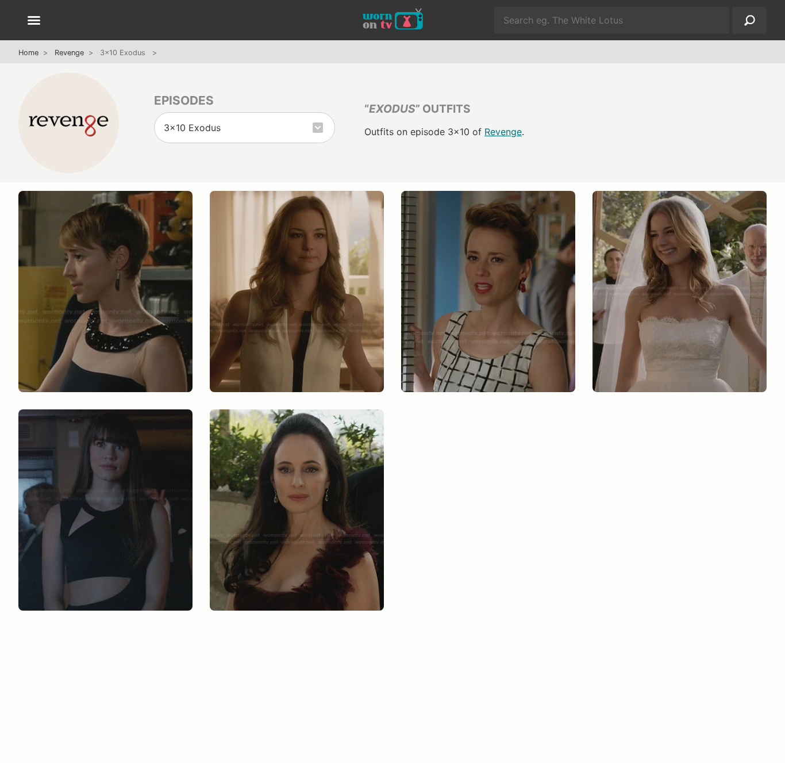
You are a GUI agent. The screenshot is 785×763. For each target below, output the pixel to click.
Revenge (69, 52)
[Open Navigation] (33, 21)
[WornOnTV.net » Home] (392, 20)
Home (28, 52)
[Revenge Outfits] (68, 122)
